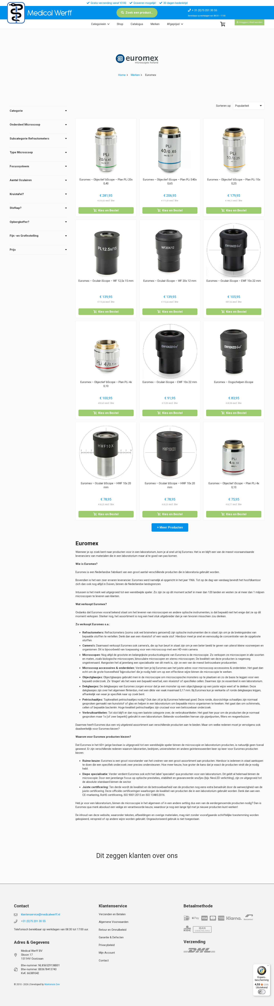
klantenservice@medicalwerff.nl (40, 914)
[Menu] (268, 966)
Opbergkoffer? (19, 222)
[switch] (261, 992)
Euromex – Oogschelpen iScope (233, 382)
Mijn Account (107, 952)
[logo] (16, 12)
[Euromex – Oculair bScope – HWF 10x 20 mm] (106, 452)
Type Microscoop (21, 152)
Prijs (13, 249)
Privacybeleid (107, 945)
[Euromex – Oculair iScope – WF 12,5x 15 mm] (106, 250)
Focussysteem (19, 166)
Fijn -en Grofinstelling (24, 235)
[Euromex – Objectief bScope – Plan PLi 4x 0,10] (106, 351)
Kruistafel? (17, 194)
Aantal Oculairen (21, 180)
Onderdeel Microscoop (25, 124)
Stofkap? (15, 208)
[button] (108, 24)
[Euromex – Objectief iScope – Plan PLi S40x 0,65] (170, 148)
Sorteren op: (223, 105)
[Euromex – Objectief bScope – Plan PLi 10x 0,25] (233, 148)
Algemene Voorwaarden (113, 922)
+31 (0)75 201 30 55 (33, 921)
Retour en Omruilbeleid (112, 929)
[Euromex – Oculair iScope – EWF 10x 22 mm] (233, 250)
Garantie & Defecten (111, 937)
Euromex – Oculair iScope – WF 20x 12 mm (169, 281)
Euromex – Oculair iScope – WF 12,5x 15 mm (105, 281)
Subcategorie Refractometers (29, 138)
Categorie (16, 110)
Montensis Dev (52, 984)
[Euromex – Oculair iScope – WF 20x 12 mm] (170, 250)
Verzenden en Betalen (112, 914)
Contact (104, 960)
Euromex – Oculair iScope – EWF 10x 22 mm (234, 281)
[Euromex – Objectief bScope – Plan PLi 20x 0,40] (106, 148)
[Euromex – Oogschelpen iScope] (233, 351)
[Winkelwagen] (223, 24)
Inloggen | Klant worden (250, 22)
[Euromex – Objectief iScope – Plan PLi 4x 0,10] (233, 452)
